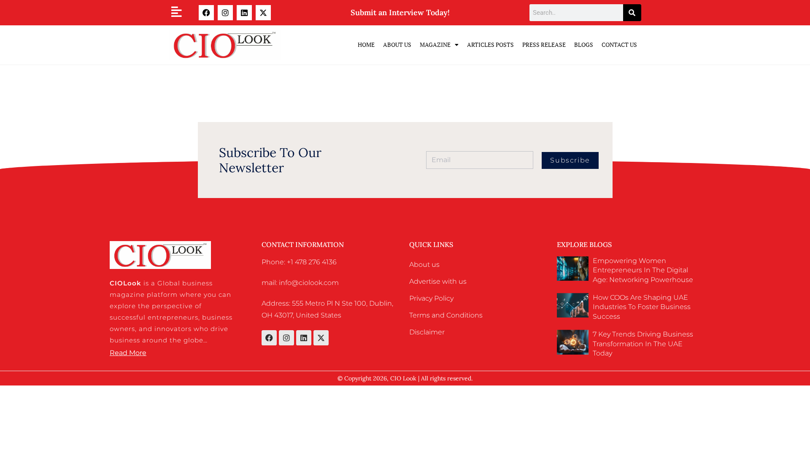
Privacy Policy (431, 298)
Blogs (583, 45)
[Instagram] (225, 12)
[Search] (632, 12)
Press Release (544, 45)
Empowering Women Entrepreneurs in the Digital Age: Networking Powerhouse (643, 270)
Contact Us (619, 45)
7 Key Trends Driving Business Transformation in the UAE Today (643, 343)
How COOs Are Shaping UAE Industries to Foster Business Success (642, 306)
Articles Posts (490, 45)
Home (366, 45)
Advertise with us (438, 281)
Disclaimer (427, 332)
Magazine (435, 45)
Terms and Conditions (446, 315)
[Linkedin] (244, 12)
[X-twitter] (263, 12)
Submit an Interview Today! (400, 12)
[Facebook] (206, 12)
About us (424, 265)
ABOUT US (397, 45)
